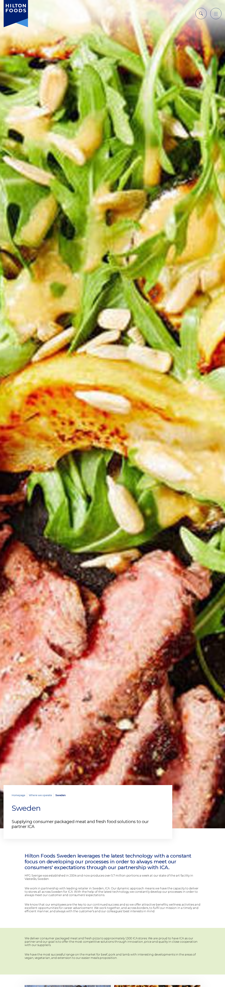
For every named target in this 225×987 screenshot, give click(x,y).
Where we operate (40, 795)
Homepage (18, 795)
